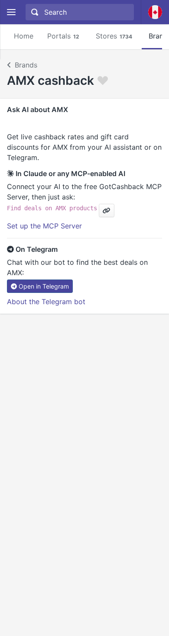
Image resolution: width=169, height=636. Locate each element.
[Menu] (11, 12)
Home (23, 36)
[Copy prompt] (106, 210)
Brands (26, 65)
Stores (114, 36)
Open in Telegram (44, 286)
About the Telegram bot (46, 301)
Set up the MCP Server (44, 226)
